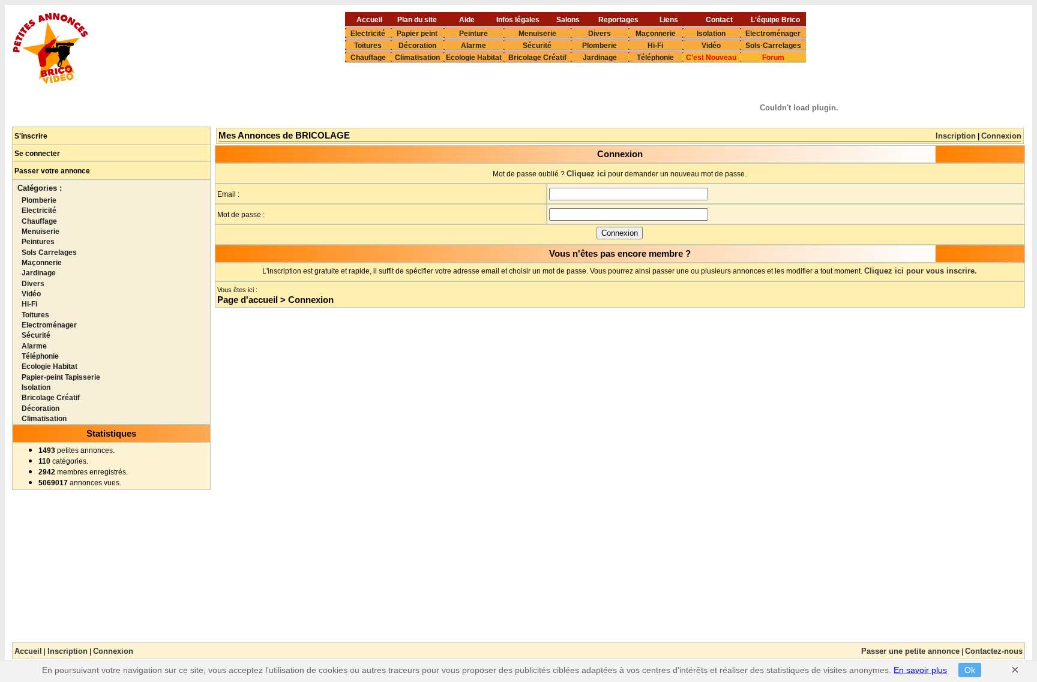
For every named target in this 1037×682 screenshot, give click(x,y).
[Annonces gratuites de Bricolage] (50, 81)
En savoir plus (920, 670)
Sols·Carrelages (773, 45)
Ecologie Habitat (474, 57)
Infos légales (518, 19)
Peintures (38, 242)
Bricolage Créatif (537, 57)
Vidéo (711, 45)
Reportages (618, 19)
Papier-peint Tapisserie (61, 377)
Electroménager (773, 33)
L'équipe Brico (775, 19)
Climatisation (417, 57)
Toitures (368, 45)
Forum (773, 57)
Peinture (473, 33)
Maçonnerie (656, 33)
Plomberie (599, 45)
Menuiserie (537, 33)
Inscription (956, 135)
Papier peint (417, 33)
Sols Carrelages (49, 252)
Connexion (1001, 135)
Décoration (417, 45)
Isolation (711, 33)
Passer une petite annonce (910, 651)
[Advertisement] (489, 95)
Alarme (473, 45)
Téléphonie (655, 57)
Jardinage (600, 57)
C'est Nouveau (711, 57)
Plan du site (417, 19)
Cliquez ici (586, 173)
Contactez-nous (994, 651)
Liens (669, 19)
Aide (467, 19)
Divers (599, 33)
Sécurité (537, 45)
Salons (568, 19)
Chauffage (368, 57)
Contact (719, 19)
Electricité (367, 33)
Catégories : (39, 188)
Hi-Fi (655, 45)
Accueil (369, 19)
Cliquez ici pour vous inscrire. (920, 270)
